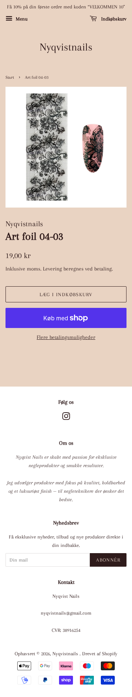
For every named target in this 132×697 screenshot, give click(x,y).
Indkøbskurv (113, 19)
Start (10, 77)
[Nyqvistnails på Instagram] (66, 418)
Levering (52, 269)
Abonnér (108, 560)
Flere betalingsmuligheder (66, 337)
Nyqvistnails (66, 47)
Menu (20, 19)
